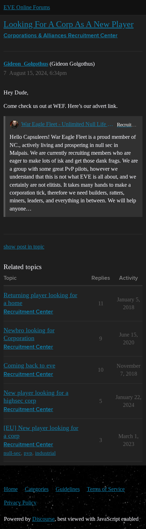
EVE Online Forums (27, 7)
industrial (45, 453)
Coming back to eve (29, 365)
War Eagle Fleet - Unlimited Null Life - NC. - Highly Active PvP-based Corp (67, 124)
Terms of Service (106, 489)
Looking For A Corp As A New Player (69, 24)
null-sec (12, 453)
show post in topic (24, 247)
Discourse (43, 519)
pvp (28, 453)
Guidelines (68, 489)
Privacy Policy (20, 503)
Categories (37, 489)
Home (11, 489)
